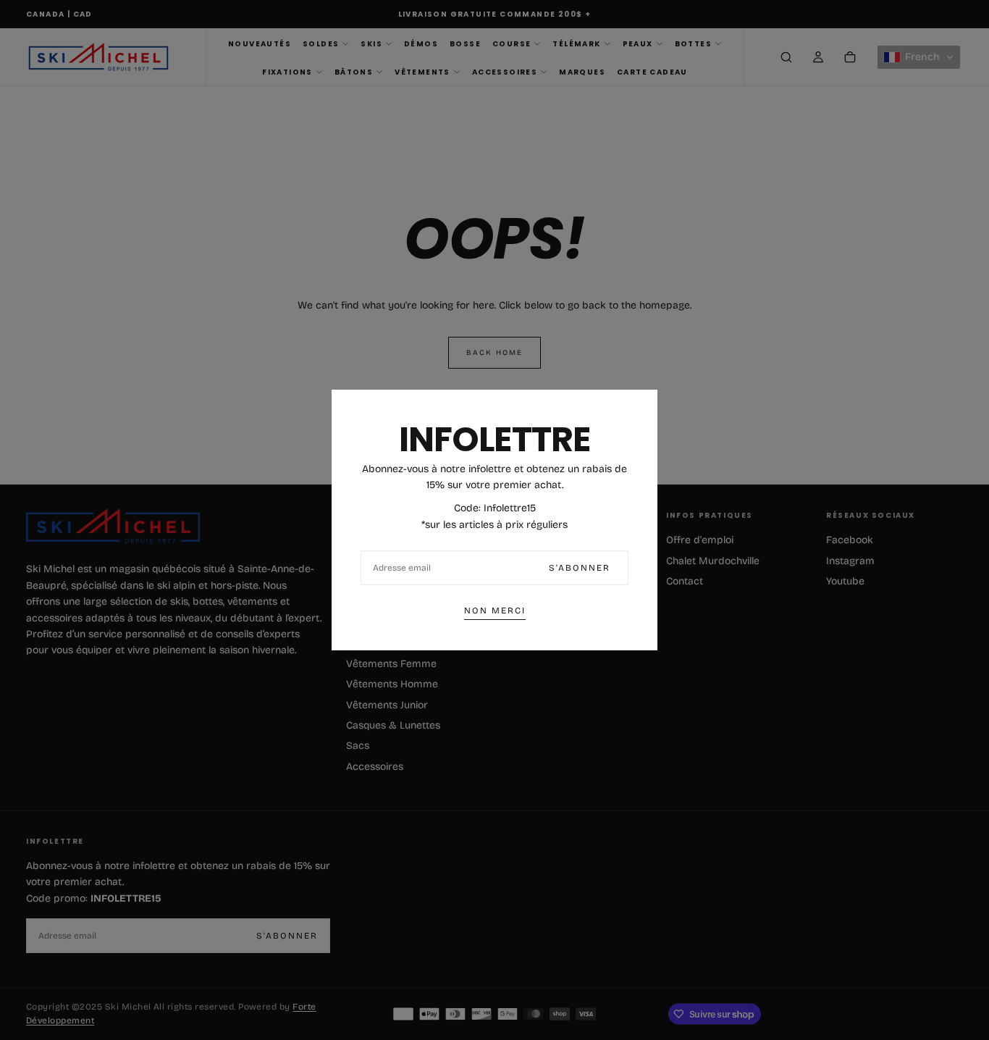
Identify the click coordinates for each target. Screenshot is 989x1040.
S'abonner (579, 568)
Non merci (495, 610)
